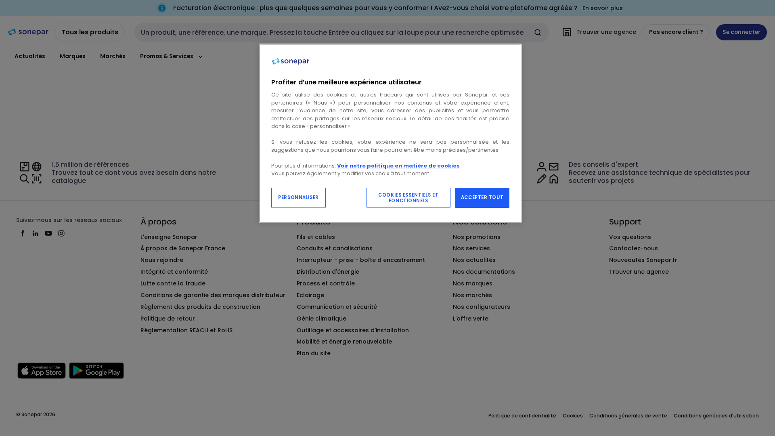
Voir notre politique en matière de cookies (398, 166)
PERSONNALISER (298, 197)
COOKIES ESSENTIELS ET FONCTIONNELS (408, 198)
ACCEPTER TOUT (482, 197)
